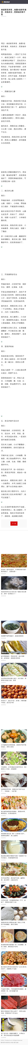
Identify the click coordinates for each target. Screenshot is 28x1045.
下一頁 (14, 523)
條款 (12, 1042)
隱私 (15, 1042)
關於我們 (3, 1042)
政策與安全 (8, 1042)
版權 (17, 1042)
